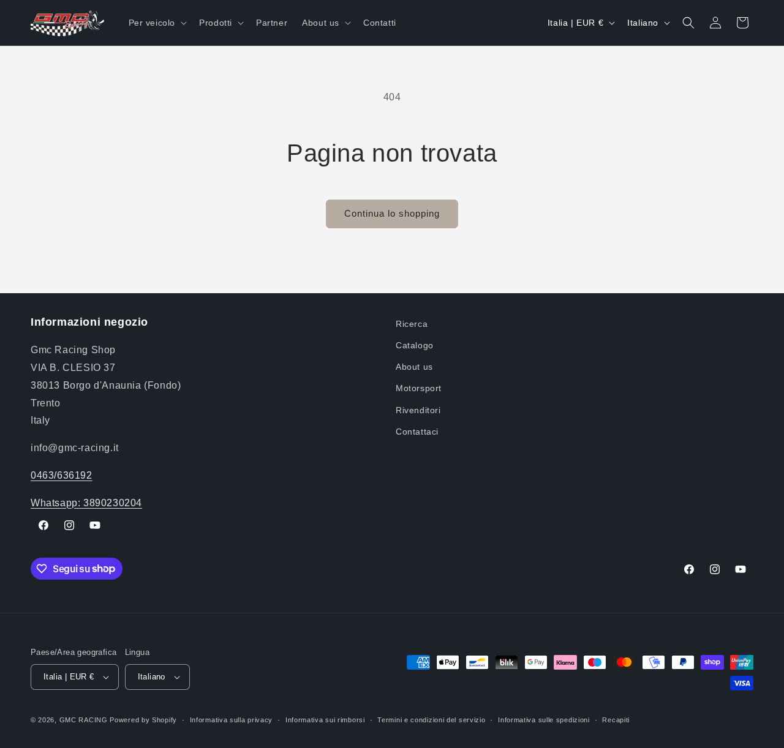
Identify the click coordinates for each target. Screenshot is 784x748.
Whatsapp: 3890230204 (86, 503)
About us (414, 367)
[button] (156, 23)
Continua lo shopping (392, 213)
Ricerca (412, 324)
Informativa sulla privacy (231, 720)
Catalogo (415, 345)
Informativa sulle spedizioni (544, 720)
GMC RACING (84, 720)
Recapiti (616, 720)
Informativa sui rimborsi (325, 720)
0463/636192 (61, 475)
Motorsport (419, 388)
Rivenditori (418, 410)
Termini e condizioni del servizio (431, 720)
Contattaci (417, 431)
